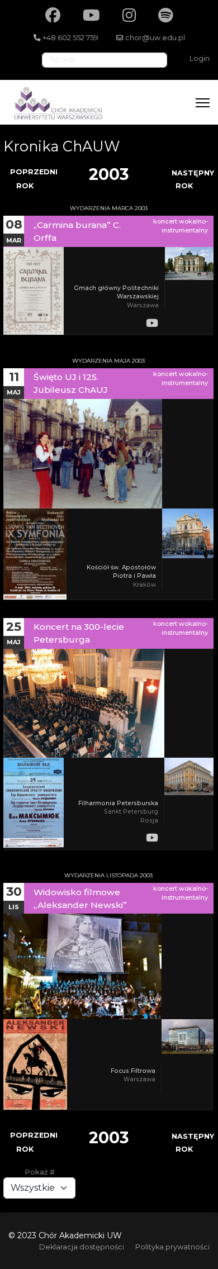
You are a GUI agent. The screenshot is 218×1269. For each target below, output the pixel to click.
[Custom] (165, 15)
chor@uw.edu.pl (155, 38)
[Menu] (203, 103)
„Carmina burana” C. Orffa (77, 231)
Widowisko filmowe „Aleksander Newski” (80, 898)
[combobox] (104, 60)
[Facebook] (52, 15)
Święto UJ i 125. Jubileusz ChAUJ (71, 383)
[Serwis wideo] (152, 323)
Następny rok (193, 179)
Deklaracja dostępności (81, 1247)
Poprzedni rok (34, 179)
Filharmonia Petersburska (118, 803)
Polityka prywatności (172, 1247)
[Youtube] (91, 15)
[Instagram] (129, 15)
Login (199, 58)
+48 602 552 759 (70, 38)
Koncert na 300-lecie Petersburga (79, 633)
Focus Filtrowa (133, 1071)
